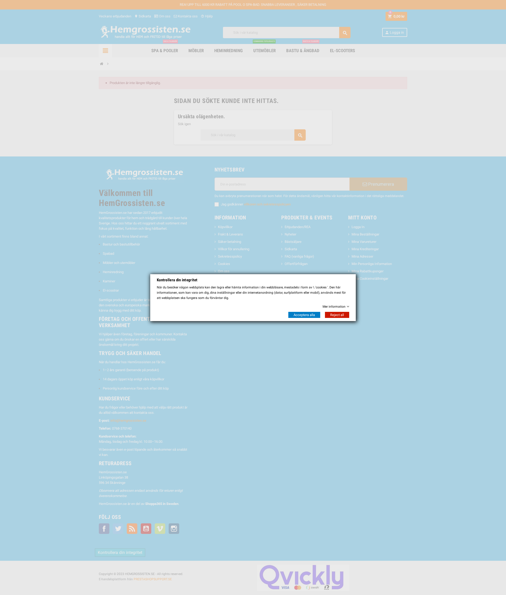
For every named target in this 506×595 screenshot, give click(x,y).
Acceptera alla (304, 315)
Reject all (337, 315)
